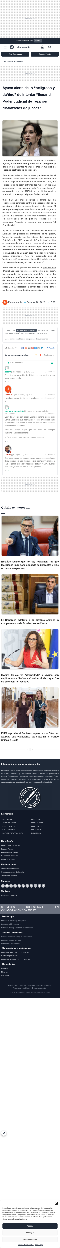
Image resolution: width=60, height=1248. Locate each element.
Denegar (30, 1233)
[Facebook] (7, 885)
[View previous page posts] (28, 749)
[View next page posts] (32, 749)
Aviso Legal (39, 1245)
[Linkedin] (39, 885)
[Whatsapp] (11, 885)
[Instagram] (27, 885)
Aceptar (30, 1226)
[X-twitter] (3, 885)
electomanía (23, 47)
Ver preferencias (30, 1239)
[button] (56, 1203)
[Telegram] (19, 885)
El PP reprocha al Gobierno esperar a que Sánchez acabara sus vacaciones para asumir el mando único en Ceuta (30, 736)
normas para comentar (26, 330)
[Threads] (15, 885)
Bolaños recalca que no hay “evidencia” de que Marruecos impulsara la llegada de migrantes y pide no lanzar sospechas (30, 565)
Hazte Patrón (7, 841)
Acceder (52, 348)
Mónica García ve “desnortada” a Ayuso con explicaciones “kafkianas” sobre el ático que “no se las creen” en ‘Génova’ (30, 678)
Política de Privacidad (26, 1245)
